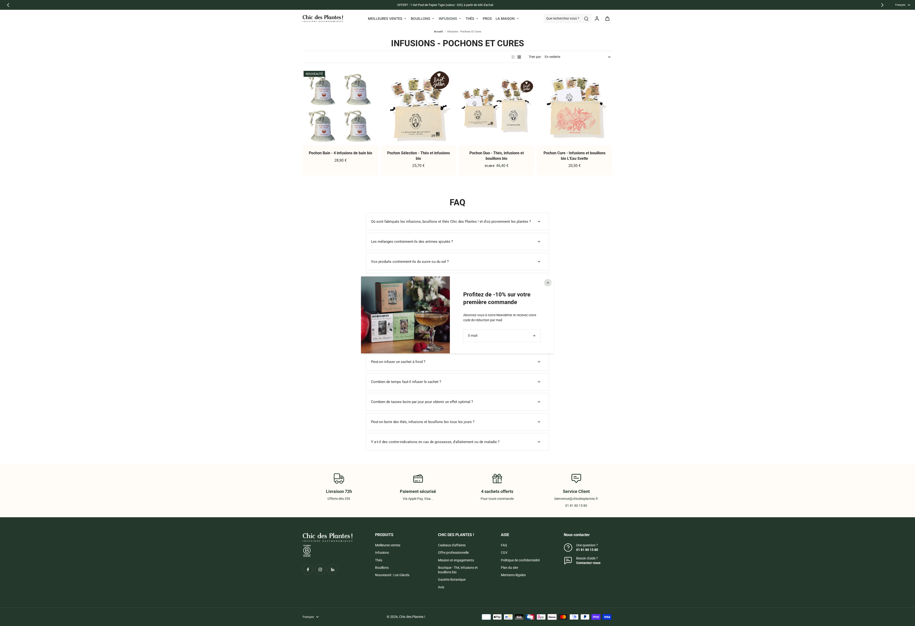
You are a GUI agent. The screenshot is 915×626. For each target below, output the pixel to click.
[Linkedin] (332, 569)
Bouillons (382, 567)
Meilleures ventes (387, 545)
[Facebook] (308, 569)
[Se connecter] (596, 18)
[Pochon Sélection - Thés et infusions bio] (419, 108)
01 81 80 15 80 (587, 550)
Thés (378, 560)
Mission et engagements (456, 560)
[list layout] (513, 57)
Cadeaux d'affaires (452, 545)
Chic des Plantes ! (412, 617)
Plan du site (509, 567)
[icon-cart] (607, 18)
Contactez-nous (588, 563)
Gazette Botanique (452, 579)
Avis (441, 587)
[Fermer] (548, 282)
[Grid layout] (519, 57)
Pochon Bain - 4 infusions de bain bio (340, 153)
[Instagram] (320, 569)
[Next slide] (882, 5)
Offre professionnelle (453, 552)
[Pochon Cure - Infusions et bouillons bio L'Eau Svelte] (575, 108)
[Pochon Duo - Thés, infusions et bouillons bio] (496, 108)
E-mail (472, 335)
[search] (586, 18)
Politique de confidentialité (520, 560)
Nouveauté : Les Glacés (392, 575)
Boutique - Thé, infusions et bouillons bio (458, 570)
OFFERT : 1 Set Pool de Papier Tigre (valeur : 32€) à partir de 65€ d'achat (445, 5)
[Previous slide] (8, 5)
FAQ (504, 545)
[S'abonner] (534, 336)
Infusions (382, 552)
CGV (504, 552)
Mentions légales (513, 575)
